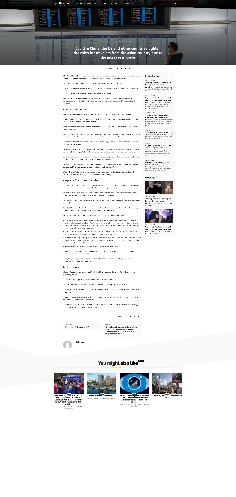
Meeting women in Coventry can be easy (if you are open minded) (158, 85)
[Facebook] (170, 3)
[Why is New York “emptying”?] (101, 383)
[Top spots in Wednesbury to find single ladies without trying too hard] (159, 216)
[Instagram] (172, 3)
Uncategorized (150, 80)
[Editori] (68, 345)
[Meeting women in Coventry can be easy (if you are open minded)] (159, 187)
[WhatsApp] (130, 68)
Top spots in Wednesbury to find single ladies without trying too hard (158, 100)
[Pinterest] (126, 68)
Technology (149, 130)
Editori (80, 342)
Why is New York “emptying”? (77, 327)
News (103, 41)
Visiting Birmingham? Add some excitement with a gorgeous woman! (158, 117)
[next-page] (120, 413)
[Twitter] (175, 3)
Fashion (147, 143)
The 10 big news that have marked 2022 (167, 397)
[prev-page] (115, 413)
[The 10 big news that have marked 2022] (167, 383)
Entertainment (150, 160)
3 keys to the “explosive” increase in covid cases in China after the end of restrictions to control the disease (134, 399)
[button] (179, 3)
